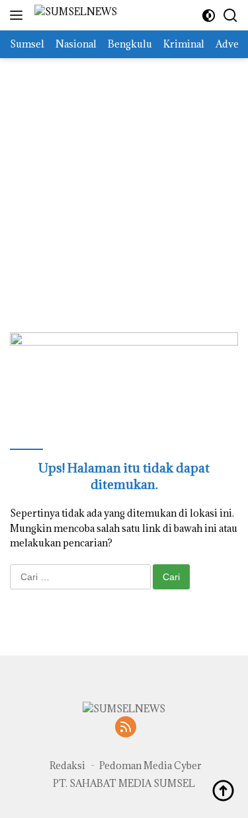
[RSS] (125, 727)
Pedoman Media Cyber (150, 765)
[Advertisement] (124, 182)
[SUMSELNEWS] (74, 15)
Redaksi (67, 765)
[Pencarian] (230, 15)
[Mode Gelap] (208, 15)
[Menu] (19, 15)
